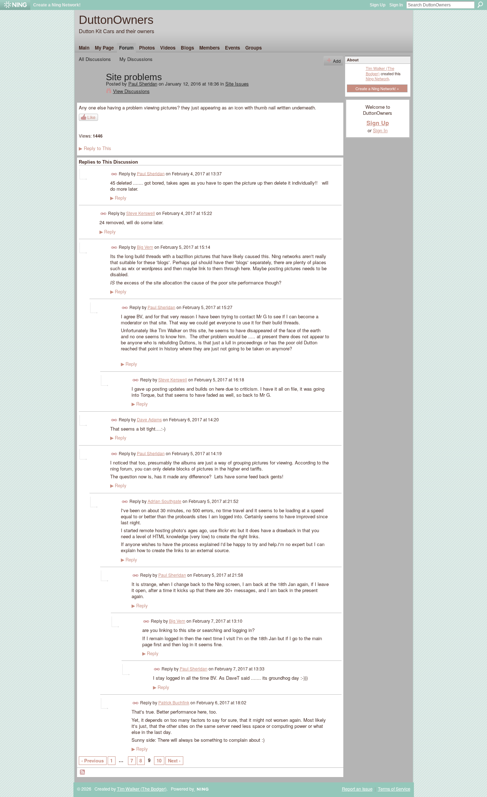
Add (337, 61)
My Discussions (136, 59)
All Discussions (95, 59)
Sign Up (377, 4)
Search (480, 4)
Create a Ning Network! (57, 4)
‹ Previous (92, 760)
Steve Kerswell (140, 213)
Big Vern (145, 247)
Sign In (396, 4)
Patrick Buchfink (173, 702)
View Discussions (131, 91)
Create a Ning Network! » (377, 88)
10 (159, 760)
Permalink (114, 174)
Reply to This (95, 148)
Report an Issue (357, 789)
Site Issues (237, 83)
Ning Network (377, 78)
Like (91, 117)
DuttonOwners (116, 19)
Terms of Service (394, 789)
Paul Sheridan (142, 83)
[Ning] (15, 5)
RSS (83, 772)
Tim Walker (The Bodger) (380, 70)
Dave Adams (149, 419)
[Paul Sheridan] (90, 92)
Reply (118, 198)
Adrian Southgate (164, 501)
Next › (174, 760)
